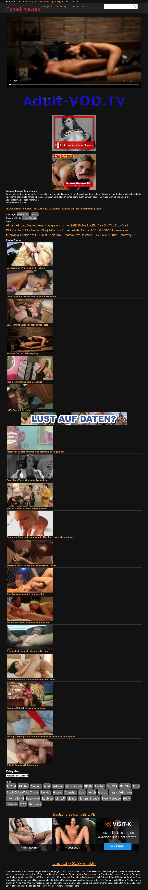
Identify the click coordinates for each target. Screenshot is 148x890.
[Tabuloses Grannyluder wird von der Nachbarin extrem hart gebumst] (74, 523)
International (120, 230)
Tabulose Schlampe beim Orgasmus (24, 381)
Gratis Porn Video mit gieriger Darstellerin (27, 480)
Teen (115, 234)
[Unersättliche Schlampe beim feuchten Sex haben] (74, 282)
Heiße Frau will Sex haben (19, 410)
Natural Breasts (62, 235)
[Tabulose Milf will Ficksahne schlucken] (74, 694)
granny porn (57, 1)
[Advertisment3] (74, 418)
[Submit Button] (135, 6)
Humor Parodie (29, 218)
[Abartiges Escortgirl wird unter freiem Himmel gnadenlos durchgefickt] (74, 723)
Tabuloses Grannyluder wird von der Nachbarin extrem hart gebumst (40, 537)
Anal (41, 225)
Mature (46, 235)
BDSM (77, 225)
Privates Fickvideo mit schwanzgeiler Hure (27, 651)
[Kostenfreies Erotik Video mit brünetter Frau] (74, 609)
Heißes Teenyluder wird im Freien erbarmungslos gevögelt (35, 451)
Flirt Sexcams (25, 1)
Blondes (36, 230)
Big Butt (87, 225)
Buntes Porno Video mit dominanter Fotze (27, 324)
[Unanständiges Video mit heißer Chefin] (74, 254)
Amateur (31, 225)
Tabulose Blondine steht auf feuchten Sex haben (31, 679)
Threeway (125, 235)
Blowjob (46, 230)
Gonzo (84, 230)
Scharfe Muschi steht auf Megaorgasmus (27, 508)
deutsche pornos (41, 1)
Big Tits (109, 225)
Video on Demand (79, 6)
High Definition (100, 229)
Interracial (13, 235)
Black (118, 225)
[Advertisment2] (74, 172)
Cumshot (57, 230)
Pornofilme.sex (23, 8)
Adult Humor (23, 214)
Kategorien (47, 6)
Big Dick (97, 225)
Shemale (106, 235)
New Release (82, 234)
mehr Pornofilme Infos (16, 202)
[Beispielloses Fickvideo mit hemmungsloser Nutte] (74, 552)
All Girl (10, 225)
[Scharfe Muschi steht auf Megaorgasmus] (74, 495)
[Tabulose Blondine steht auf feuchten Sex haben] (74, 666)
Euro (66, 230)
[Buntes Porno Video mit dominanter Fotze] (74, 311)
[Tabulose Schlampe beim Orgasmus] (74, 368)
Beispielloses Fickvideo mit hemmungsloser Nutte (31, 565)
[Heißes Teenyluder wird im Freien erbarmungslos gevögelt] (74, 438)
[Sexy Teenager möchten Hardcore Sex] (74, 580)
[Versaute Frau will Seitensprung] (74, 339)
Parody (35, 214)
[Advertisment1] (74, 133)
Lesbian (25, 235)
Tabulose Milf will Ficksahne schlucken (26, 707)
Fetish (75, 230)
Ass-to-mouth (64, 225)
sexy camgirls (72, 1)
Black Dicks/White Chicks (22, 792)
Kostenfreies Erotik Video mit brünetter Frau (28, 622)
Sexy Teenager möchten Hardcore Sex (25, 594)
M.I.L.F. (37, 235)
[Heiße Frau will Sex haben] (74, 396)
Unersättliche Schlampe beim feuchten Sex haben (31, 296)
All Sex (21, 225)
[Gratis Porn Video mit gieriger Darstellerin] (74, 466)
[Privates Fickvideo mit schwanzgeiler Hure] (74, 637)
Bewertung (61, 6)
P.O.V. (96, 235)
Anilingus (50, 225)
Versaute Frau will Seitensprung (22, 353)
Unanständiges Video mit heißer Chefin (26, 267)
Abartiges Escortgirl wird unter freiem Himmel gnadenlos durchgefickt (41, 736)
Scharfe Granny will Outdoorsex (22, 765)
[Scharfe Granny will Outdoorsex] (74, 751)
